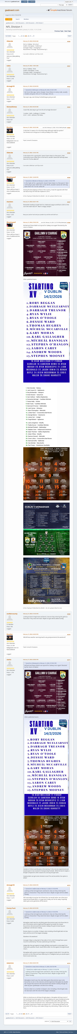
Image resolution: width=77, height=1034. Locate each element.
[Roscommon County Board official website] (7, 145)
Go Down (8, 36)
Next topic (67, 31)
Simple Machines (16, 1032)
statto (9, 660)
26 (28, 36)
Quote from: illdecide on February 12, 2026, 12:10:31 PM (40, 181)
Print (69, 36)
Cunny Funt (11, 908)
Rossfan (10, 127)
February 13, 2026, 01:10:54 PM (30, 613)
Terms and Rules (64, 1032)
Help (57, 1032)
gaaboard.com (12, 10)
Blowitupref (11, 177)
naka (9, 66)
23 (21, 36)
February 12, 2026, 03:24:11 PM (30, 201)
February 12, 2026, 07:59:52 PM (30, 222)
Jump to (47, 1021)
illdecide (10, 41)
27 (30, 36)
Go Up (7, 1014)
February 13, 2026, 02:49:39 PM (30, 634)
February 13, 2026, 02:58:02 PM (30, 659)
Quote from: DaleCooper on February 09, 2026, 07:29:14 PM (41, 90)
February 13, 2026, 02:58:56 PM (30, 885)
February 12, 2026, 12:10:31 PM (30, 152)
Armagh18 (10, 86)
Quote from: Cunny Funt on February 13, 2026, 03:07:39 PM (41, 966)
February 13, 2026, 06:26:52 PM (30, 963)
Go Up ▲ (71, 1032)
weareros (10, 963)
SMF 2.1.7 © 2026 (8, 1032)
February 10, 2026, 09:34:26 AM (30, 41)
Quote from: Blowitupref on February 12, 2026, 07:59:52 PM (41, 663)
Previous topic (59, 31)
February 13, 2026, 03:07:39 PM (30, 908)
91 (34, 36)
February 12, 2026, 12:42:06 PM (30, 177)
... (20, 36)
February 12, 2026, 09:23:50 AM (30, 106)
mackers (10, 202)
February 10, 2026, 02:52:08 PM (30, 86)
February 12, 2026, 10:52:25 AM (30, 127)
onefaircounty (12, 614)
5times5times (12, 107)
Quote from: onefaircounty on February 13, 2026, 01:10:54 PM (42, 888)
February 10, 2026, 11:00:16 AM (30, 65)
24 (23, 36)
